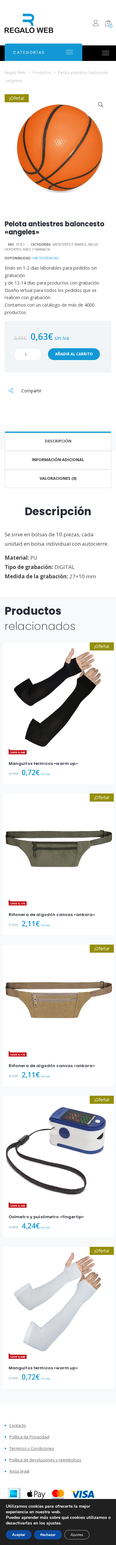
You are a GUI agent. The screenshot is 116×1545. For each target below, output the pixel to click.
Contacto (17, 1425)
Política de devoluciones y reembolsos (45, 1460)
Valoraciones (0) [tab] (58, 478)
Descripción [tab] (58, 441)
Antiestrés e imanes (69, 244)
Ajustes (77, 1534)
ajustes (53, 1523)
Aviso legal (19, 1471)
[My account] (95, 24)
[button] (100, 104)
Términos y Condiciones (31, 1448)
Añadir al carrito (74, 354)
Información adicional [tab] (58, 459)
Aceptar (18, 1534)
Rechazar (48, 1534)
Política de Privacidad (29, 1437)
